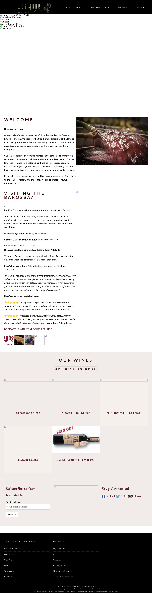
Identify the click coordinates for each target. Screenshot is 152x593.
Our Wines (95, 7)
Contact (8, 577)
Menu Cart (141, 7)
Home (67, 7)
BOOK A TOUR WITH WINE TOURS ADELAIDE (28, 329)
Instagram (137, 496)
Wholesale (9, 571)
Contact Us (123, 7)
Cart (55, 554)
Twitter (124, 496)
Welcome (19, 119)
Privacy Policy (60, 565)
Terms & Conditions (63, 577)
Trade (108, 7)
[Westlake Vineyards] (32, 6)
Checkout (57, 560)
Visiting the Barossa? (24, 195)
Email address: (13, 502)
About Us (79, 7)
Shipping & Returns (62, 571)
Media (7, 565)
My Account (59, 548)
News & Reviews (12, 548)
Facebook (110, 496)
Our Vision (9, 554)
